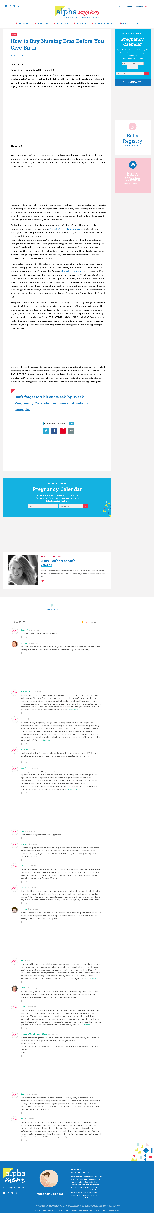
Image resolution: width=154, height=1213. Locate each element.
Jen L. (23, 866)
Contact (139, 6)
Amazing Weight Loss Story (34, 1034)
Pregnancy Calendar (49, 1194)
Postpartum (133, 183)
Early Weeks (132, 176)
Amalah (46, 565)
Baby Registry (132, 138)
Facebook (54, 431)
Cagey (24, 719)
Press (129, 6)
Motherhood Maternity (72, 271)
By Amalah (17, 56)
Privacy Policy (94, 1210)
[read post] (132, 126)
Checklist (132, 145)
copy (71, 423)
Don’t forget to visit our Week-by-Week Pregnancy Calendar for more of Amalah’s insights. (51, 403)
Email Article (71, 431)
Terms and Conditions (78, 1210)
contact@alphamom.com (14, 1188)
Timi (23, 1006)
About (121, 6)
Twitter (46, 431)
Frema (24, 909)
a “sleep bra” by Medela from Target (65, 228)
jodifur (24, 643)
